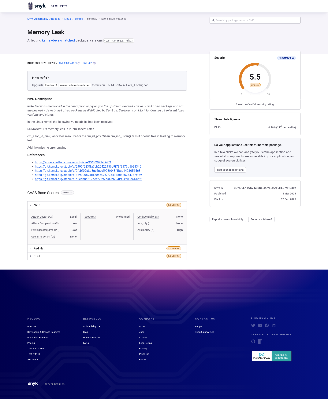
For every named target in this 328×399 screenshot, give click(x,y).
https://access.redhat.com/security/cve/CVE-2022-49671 (73, 162)
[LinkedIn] (273, 326)
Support (199, 326)
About (142, 326)
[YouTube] (260, 326)
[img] (78, 63)
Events (142, 359)
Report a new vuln (204, 332)
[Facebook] (267, 326)
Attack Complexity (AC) (45, 223)
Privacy (143, 348)
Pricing (31, 343)
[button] (107, 205)
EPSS (217, 127)
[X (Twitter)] (253, 326)
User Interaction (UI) (43, 236)
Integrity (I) (144, 223)
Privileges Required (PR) (45, 229)
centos (79, 18)
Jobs (141, 332)
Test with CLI (34, 354)
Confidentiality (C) (148, 216)
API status (33, 359)
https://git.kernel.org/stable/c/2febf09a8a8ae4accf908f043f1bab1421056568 (87, 170)
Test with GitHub (36, 348)
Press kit (144, 354)
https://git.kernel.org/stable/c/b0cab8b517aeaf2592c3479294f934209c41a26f (88, 179)
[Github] (253, 342)
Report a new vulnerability (228, 219)
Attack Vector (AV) (42, 216)
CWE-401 (87, 63)
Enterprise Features (37, 337)
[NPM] (260, 342)
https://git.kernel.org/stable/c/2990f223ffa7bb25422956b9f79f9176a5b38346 (88, 166)
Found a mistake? (261, 219)
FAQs (86, 343)
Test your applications (230, 169)
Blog (85, 332)
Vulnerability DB (91, 326)
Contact (143, 337)
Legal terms (145, 343)
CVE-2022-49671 (68, 63)
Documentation (91, 337)
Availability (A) (145, 229)
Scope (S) (90, 216)
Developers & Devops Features (43, 332)
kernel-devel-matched (58, 40)
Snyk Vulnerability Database (43, 18)
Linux (67, 18)
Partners (31, 326)
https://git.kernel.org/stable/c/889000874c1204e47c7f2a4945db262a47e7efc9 (88, 175)
